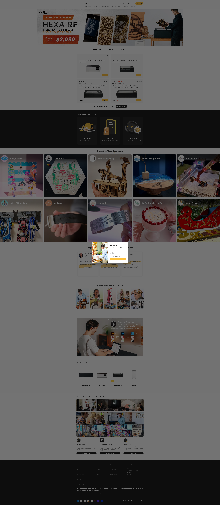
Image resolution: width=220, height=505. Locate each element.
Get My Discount (118, 259)
